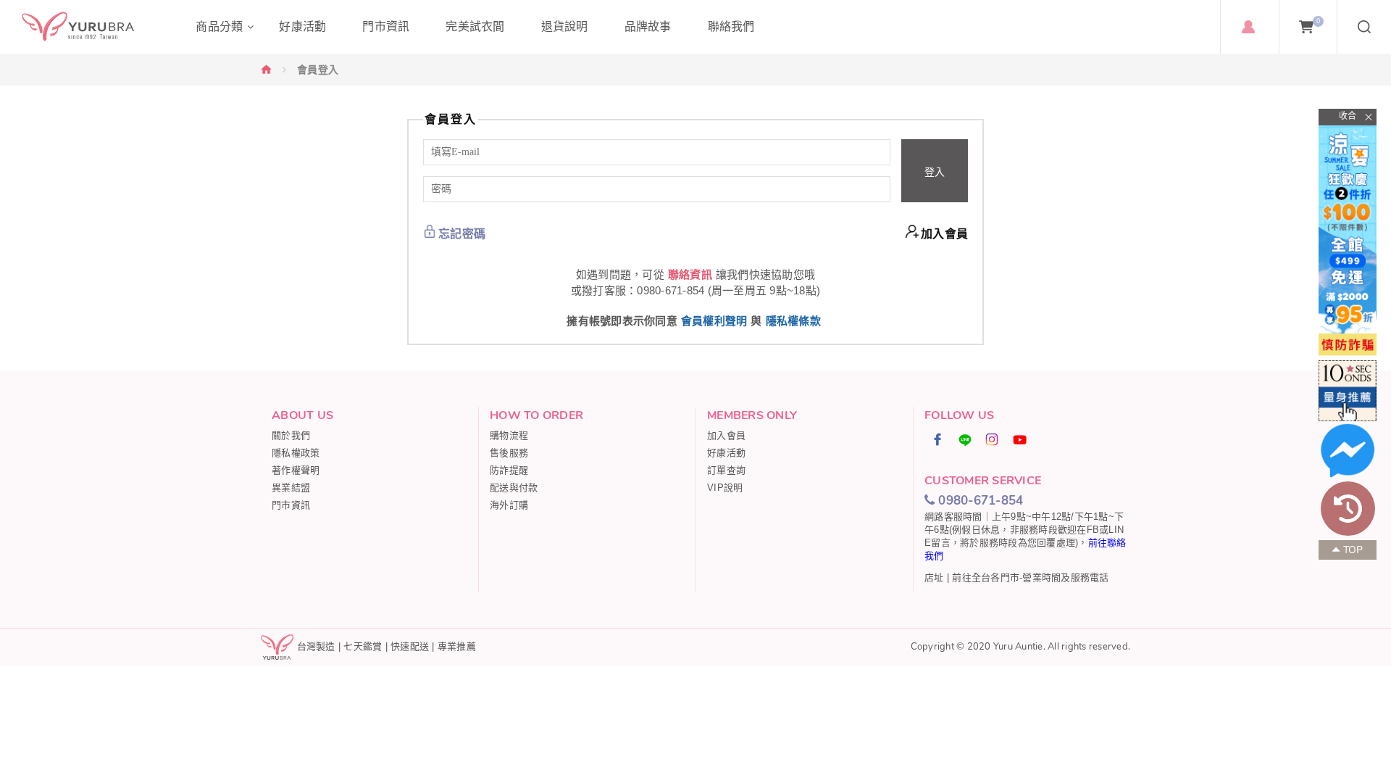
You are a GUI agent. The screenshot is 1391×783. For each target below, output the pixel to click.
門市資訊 (291, 505)
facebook (938, 439)
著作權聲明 (295, 470)
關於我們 (291, 435)
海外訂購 (509, 505)
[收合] (1348, 117)
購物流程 (509, 435)
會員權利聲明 (714, 321)
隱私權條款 (793, 321)
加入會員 (944, 234)
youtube (1020, 439)
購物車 (1318, 21)
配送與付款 (514, 487)
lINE (965, 439)
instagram (992, 439)
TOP (1353, 550)
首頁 (266, 69)
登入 (934, 172)
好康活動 (726, 452)
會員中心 (1248, 27)
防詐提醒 (509, 470)
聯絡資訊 (690, 274)
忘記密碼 (461, 234)
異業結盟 (291, 487)
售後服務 (509, 452)
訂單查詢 (726, 470)
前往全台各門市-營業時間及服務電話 (1030, 577)
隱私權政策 (295, 452)
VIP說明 (725, 487)
